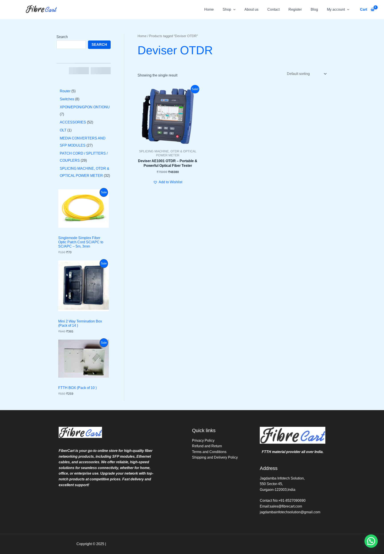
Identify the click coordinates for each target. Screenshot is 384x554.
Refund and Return (207, 446)
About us (251, 9)
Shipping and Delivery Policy (215, 457)
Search (62, 37)
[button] (233, 9)
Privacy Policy (203, 440)
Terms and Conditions (209, 452)
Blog (314, 9)
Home (209, 9)
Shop (227, 9)
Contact (273, 9)
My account (336, 9)
